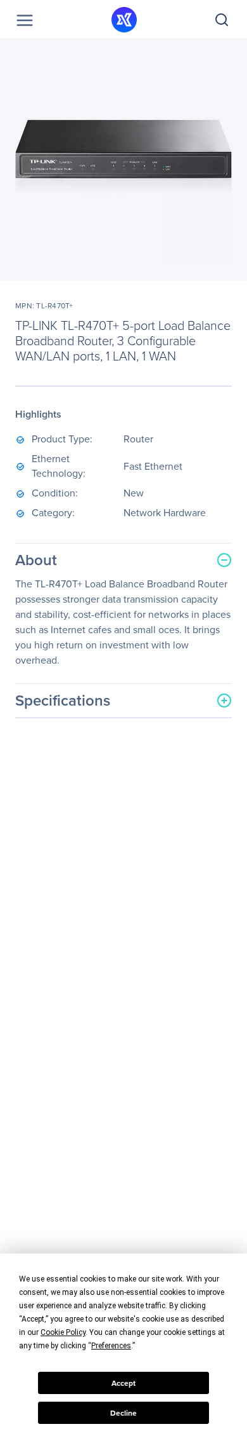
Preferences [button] (111, 1345)
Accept (123, 1383)
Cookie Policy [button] (63, 1332)
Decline (123, 1413)
